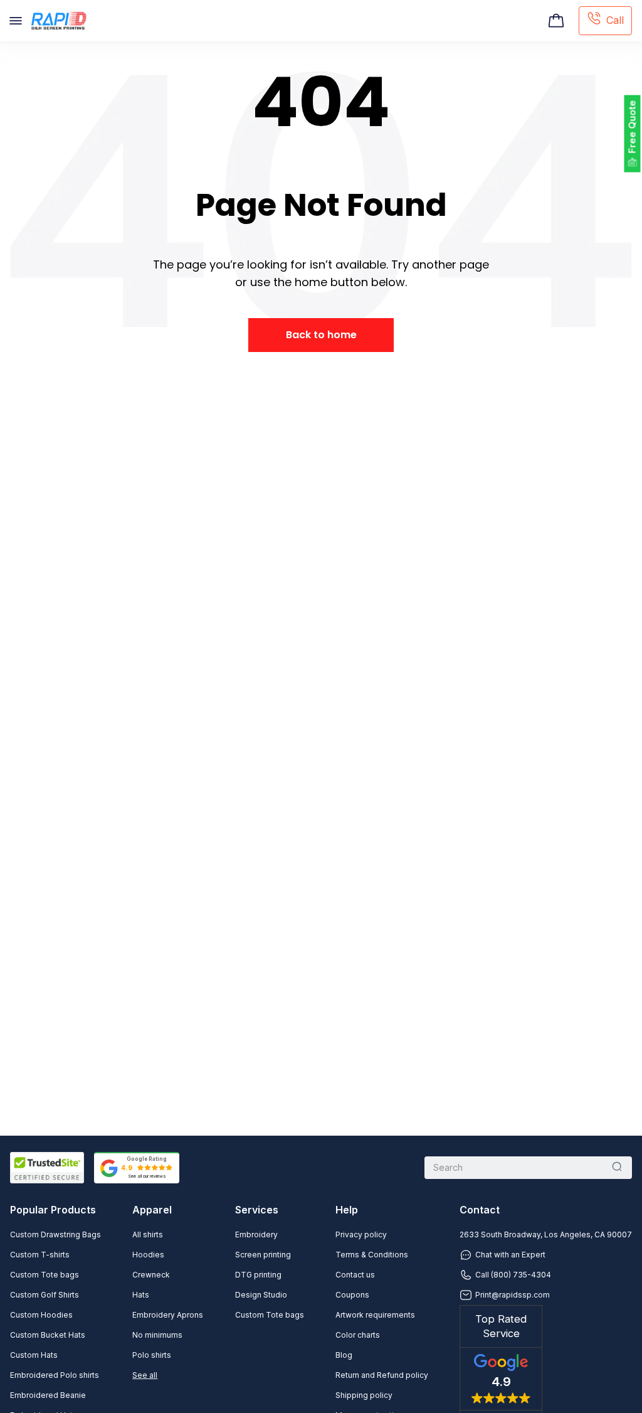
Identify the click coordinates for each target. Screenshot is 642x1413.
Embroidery (256, 1234)
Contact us (355, 1274)
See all (144, 1375)
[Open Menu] (16, 21)
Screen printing (263, 1254)
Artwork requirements (375, 1315)
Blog (343, 1355)
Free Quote (632, 127)
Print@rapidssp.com (512, 1294)
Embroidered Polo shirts (54, 1375)
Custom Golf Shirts (44, 1294)
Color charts (357, 1335)
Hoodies (148, 1254)
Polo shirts (151, 1355)
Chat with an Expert (510, 1254)
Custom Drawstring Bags (55, 1234)
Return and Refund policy (381, 1375)
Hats (140, 1294)
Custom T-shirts (40, 1254)
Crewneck (151, 1274)
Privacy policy (361, 1234)
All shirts (147, 1234)
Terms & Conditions (371, 1254)
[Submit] (617, 1168)
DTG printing (258, 1274)
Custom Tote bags (44, 1274)
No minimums (157, 1335)
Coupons (352, 1294)
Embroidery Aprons (167, 1315)
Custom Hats (34, 1355)
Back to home (321, 335)
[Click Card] (556, 21)
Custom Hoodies (41, 1315)
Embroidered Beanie (48, 1395)
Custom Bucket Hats (47, 1335)
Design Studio (261, 1294)
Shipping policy (363, 1395)
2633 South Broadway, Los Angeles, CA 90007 (546, 1234)
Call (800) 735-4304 (513, 1274)
